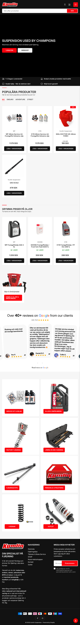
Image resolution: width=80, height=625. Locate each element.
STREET (30, 99)
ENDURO (10, 99)
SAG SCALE (14, 183)
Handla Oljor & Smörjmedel (12, 297)
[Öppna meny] (75, 4)
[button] (37, 363)
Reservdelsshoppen (35, 559)
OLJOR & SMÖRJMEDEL (53, 411)
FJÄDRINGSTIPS (12, 488)
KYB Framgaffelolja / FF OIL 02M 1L (66, 246)
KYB (40, 131)
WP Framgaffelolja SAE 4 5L (14, 246)
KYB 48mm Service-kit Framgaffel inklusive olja (40, 135)
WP (14, 131)
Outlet (30, 565)
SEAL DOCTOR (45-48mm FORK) (66, 135)
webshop (25, 50)
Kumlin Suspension (66, 131)
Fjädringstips (33, 552)
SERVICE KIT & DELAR (14, 411)
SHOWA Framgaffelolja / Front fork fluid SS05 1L (40, 246)
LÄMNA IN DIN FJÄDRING (54, 450)
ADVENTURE (20, 99)
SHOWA (39, 242)
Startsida (31, 549)
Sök (72, 11)
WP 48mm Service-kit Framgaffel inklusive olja (14, 135)
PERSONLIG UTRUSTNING (54, 488)
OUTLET (51, 526)
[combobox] (40, 11)
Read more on (40, 368)
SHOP (30, 557)
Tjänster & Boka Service (37, 554)
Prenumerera (69, 563)
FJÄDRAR (12, 526)
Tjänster (9, 50)
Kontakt (30, 562)
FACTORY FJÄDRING (13, 450)
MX (3, 99)
